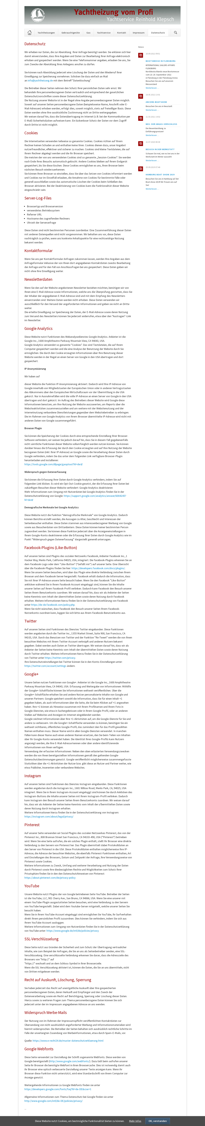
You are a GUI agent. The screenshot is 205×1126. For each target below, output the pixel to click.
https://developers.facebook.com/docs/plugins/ (98, 568)
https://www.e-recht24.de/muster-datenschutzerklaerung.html (68, 1040)
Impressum (139, 32)
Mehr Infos (135, 1121)
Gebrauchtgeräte (71, 32)
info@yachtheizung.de (40, 80)
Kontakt (121, 32)
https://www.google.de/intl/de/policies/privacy (73, 930)
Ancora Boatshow (156, 102)
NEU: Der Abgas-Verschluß (161, 124)
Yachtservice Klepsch (28, 32)
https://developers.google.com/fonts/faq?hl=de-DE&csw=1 (57, 1089)
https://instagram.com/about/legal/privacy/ (48, 816)
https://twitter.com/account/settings (45, 666)
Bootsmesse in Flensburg (161, 61)
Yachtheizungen (46, 32)
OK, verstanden (158, 1121)
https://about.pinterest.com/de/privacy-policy (49, 877)
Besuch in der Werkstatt (160, 149)
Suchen (175, 32)
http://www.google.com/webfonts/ (69, 1061)
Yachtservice (103, 32)
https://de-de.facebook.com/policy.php (53, 604)
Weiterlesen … (152, 88)
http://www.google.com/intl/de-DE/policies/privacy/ (53, 1101)
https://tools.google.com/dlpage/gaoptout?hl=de (52, 464)
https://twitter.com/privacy (60, 657)
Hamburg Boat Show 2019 (160, 174)
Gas (88, 32)
